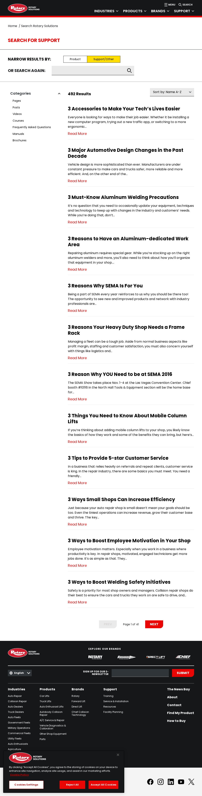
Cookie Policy (19, 775)
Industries (16, 689)
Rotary (75, 695)
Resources (109, 706)
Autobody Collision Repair (51, 713)
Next (154, 624)
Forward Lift (78, 701)
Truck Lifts (45, 701)
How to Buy (176, 721)
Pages (17, 101)
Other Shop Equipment (53, 733)
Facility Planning (113, 711)
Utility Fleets (15, 738)
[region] (63, 771)
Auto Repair (15, 695)
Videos (17, 114)
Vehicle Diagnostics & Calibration (53, 727)
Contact (174, 705)
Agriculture (14, 749)
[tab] (104, 11)
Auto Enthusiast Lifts (52, 706)
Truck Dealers (16, 711)
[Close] (118, 754)
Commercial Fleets (19, 733)
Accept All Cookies (103, 785)
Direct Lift (77, 706)
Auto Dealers (15, 706)
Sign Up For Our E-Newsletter (95, 673)
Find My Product (180, 713)
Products (47, 689)
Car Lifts (44, 695)
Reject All (72, 785)
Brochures (19, 140)
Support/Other (104, 59)
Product (75, 59)
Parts (43, 739)
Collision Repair (17, 701)
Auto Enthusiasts (18, 743)
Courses (18, 121)
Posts (16, 107)
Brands (78, 689)
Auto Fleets (14, 717)
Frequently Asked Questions (32, 127)
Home (12, 26)
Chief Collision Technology (80, 713)
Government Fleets (19, 722)
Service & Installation (116, 701)
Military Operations (19, 727)
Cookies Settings (26, 785)
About (172, 697)
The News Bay (178, 689)
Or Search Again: (26, 70)
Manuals (18, 134)
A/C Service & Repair (52, 720)
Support (110, 689)
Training (108, 695)
